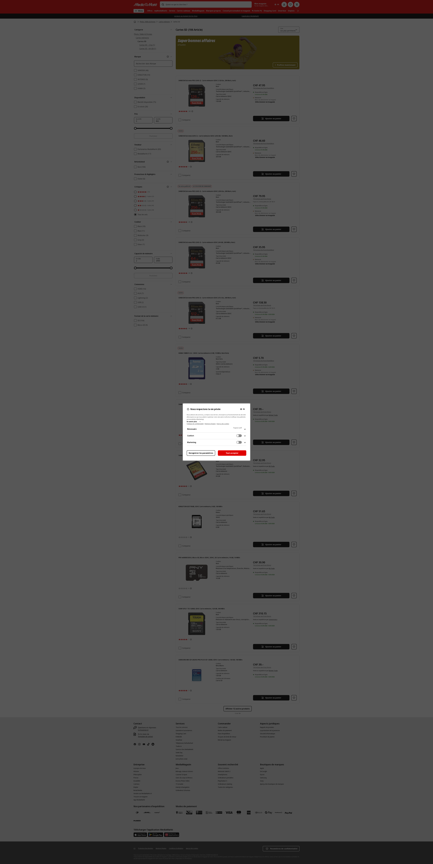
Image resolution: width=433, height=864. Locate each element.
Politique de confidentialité (195, 424)
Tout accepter (232, 453)
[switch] (239, 435)
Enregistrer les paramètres (201, 453)
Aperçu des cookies (223, 424)
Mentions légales (210, 424)
